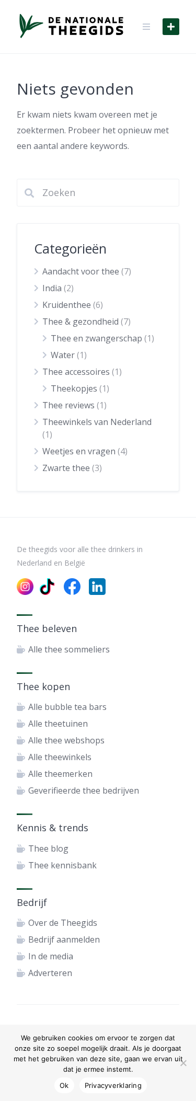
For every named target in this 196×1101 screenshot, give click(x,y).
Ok (64, 1085)
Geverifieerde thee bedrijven (83, 790)
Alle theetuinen (58, 723)
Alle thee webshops (66, 740)
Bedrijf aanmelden (64, 939)
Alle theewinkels (59, 757)
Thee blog (48, 848)
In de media (50, 956)
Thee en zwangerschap (96, 338)
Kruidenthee (66, 305)
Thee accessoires (76, 371)
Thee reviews (68, 405)
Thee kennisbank (62, 865)
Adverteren (50, 973)
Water (63, 355)
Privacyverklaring (113, 1085)
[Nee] (183, 1063)
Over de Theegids (62, 922)
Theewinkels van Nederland (97, 422)
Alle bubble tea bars (67, 707)
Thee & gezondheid (80, 321)
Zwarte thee (66, 468)
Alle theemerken (60, 773)
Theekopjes (74, 388)
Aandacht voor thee (80, 271)
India (52, 288)
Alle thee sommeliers (69, 649)
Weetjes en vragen (79, 451)
